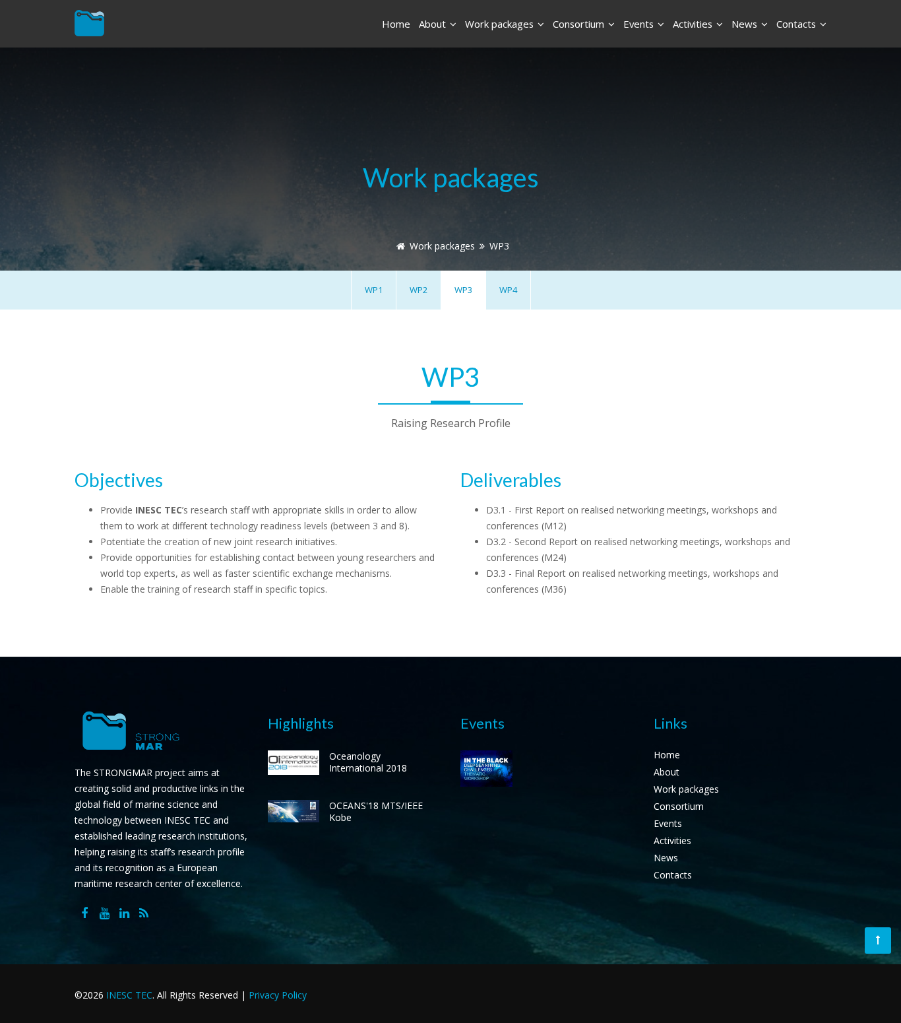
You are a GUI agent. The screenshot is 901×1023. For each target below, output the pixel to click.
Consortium (580, 23)
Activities (694, 23)
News (745, 23)
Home (396, 23)
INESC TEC (129, 995)
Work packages (500, 23)
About (434, 23)
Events (639, 23)
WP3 (499, 246)
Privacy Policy (278, 995)
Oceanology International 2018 (368, 762)
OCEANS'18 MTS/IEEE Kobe (376, 811)
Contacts (797, 23)
